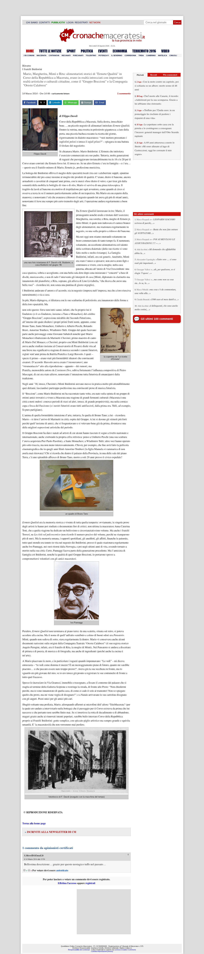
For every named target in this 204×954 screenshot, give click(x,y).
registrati (90, 883)
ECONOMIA (120, 51)
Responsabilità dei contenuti (79, 950)
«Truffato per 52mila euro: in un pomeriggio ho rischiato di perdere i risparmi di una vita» (155, 114)
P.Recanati (78, 55)
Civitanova (54, 55)
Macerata (41, 55)
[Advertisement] (104, 911)
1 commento (124, 93)
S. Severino (116, 55)
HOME (30, 51)
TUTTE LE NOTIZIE (50, 51)
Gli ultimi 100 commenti (157, 318)
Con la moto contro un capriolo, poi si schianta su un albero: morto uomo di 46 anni (157, 85)
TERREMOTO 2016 (144, 51)
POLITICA (87, 51)
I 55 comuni (29, 55)
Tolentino (91, 55)
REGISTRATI (81, 22)
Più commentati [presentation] (170, 74)
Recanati (66, 55)
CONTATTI (44, 22)
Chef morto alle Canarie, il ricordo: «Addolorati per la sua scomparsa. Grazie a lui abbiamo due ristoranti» (157, 99)
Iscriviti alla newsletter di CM (50, 832)
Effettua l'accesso (67, 883)
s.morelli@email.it (34, 855)
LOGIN (69, 22)
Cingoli (173, 55)
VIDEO (165, 51)
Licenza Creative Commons (125, 950)
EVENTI (102, 51)
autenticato (62, 870)
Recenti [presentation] (153, 74)
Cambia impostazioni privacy (102, 951)
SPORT (71, 51)
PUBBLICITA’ (58, 22)
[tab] (140, 75)
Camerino (151, 55)
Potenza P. (103, 55)
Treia (141, 55)
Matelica (162, 55)
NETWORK (95, 22)
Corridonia (130, 55)
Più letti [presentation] (140, 74)
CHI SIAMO (32, 22)
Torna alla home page (34, 823)
